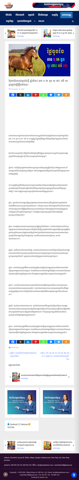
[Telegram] (58, 95)
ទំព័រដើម (9, 15)
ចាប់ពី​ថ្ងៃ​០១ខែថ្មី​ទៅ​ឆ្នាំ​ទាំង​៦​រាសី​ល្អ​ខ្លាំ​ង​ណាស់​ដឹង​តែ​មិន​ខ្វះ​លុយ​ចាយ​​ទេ (64, 443)
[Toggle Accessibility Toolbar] (74, 475)
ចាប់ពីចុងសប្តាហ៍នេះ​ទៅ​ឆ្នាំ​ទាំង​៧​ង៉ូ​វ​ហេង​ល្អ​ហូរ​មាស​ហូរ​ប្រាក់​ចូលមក (26, 443)
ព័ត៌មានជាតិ (20, 15)
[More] (66, 95)
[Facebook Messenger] (51, 95)
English (41, 21)
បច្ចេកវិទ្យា (9, 21)
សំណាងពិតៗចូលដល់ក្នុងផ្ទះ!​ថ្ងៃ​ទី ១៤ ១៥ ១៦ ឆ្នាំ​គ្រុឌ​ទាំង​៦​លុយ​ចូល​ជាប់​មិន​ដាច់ (27, 31)
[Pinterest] (35, 95)
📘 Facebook (12, 424)
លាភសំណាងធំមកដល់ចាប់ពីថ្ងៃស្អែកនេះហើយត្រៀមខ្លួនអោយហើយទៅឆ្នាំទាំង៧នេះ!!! (44, 375)
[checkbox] (5, 474)
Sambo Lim (44, 477)
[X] (20, 95)
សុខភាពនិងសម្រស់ (24, 21)
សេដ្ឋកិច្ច (55, 15)
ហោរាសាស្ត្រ (66, 15)
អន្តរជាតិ (31, 15)
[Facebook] (12, 95)
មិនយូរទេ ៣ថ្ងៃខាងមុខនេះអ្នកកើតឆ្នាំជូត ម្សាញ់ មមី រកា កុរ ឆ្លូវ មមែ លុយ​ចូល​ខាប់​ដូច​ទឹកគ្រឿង (63, 31)
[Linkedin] (28, 95)
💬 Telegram (23, 424)
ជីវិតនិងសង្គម (43, 15)
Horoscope (15, 347)
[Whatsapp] (43, 95)
